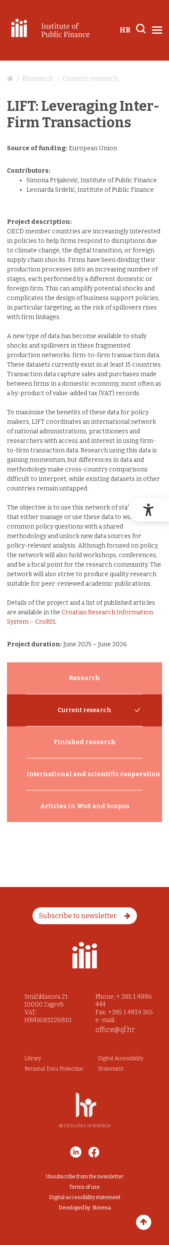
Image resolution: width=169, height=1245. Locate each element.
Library (32, 1058)
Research (38, 78)
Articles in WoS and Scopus (85, 806)
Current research (90, 78)
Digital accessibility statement (84, 1197)
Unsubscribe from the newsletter (85, 1177)
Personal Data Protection (53, 1069)
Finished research (85, 742)
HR (125, 30)
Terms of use (84, 1187)
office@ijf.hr (115, 1030)
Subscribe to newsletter (78, 916)
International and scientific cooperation (84, 774)
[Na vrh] (143, 1222)
